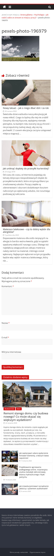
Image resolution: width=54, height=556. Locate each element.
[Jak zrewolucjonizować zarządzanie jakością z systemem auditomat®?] (10, 485)
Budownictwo (9, 409)
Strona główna (26, 14)
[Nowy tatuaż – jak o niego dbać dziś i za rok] (26, 81)
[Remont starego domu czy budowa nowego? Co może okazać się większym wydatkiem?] (27, 383)
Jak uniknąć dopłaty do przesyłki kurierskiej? (26, 168)
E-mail (5, 337)
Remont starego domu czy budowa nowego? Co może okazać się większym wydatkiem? (26, 416)
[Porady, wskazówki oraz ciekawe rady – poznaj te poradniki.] (4, 7)
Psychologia (39, 14)
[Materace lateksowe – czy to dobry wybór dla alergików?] (26, 202)
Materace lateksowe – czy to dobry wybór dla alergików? (26, 231)
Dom (18, 409)
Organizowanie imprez (37, 552)
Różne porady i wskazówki (19, 552)
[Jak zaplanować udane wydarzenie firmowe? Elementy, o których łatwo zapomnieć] (10, 452)
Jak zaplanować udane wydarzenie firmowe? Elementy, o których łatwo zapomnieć (34, 455)
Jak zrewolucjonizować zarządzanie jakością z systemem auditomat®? (34, 487)
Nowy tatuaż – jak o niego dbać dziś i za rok (26, 108)
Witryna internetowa (11, 352)
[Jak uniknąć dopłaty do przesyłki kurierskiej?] (26, 141)
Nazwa (6, 323)
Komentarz (8, 286)
